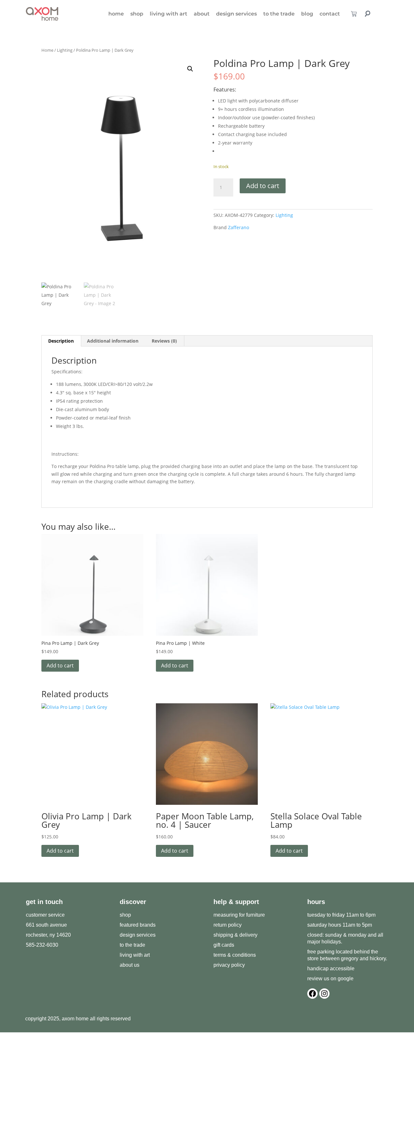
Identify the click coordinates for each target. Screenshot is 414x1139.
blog (307, 14)
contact (330, 14)
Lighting (64, 50)
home (116, 14)
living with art (168, 14)
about (202, 14)
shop (136, 14)
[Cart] (354, 14)
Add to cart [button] (60, 665)
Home (47, 50)
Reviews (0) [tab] (164, 341)
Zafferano (238, 227)
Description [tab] (61, 341)
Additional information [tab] (112, 341)
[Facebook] (312, 993)
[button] (190, 69)
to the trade (279, 14)
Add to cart (262, 185)
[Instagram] (324, 993)
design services (236, 14)
